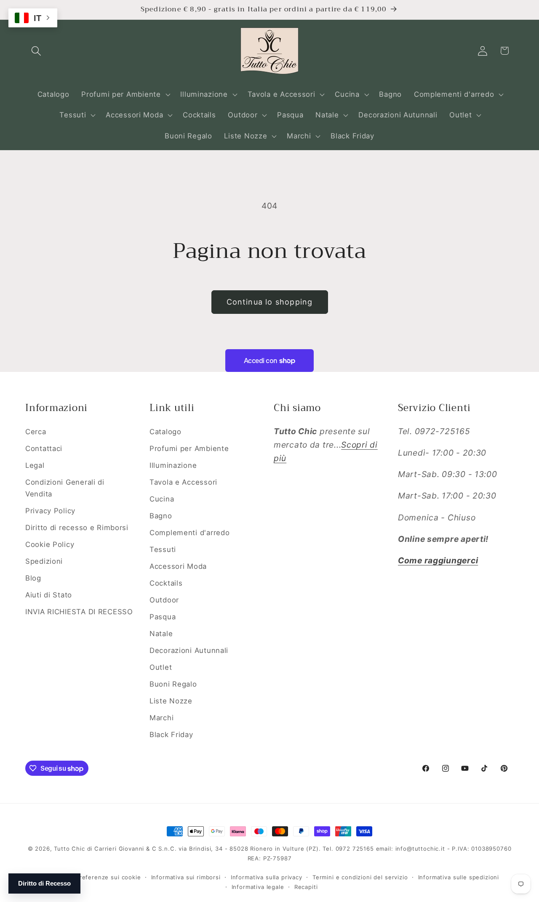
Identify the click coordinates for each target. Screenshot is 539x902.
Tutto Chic (69, 848)
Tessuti (162, 549)
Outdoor (164, 600)
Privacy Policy (50, 511)
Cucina (161, 499)
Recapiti (306, 886)
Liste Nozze (170, 701)
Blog (33, 578)
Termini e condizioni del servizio (360, 877)
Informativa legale (258, 886)
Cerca (35, 431)
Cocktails (165, 583)
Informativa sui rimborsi (186, 877)
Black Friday (171, 734)
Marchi (161, 718)
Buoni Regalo (173, 684)
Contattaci (43, 448)
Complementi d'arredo (189, 532)
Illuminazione (173, 465)
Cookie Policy (49, 544)
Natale (161, 633)
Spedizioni (44, 561)
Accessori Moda (178, 566)
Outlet (160, 667)
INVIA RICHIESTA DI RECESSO (79, 612)
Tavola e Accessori (183, 482)
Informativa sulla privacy (266, 877)
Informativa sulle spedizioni (458, 877)
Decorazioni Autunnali (188, 650)
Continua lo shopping (270, 301)
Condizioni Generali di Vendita (64, 488)
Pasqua (162, 617)
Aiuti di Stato (48, 595)
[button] (36, 51)
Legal (35, 465)
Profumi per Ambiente (189, 448)
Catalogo (165, 431)
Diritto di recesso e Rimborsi (76, 527)
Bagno (160, 516)
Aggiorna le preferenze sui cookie (90, 877)
